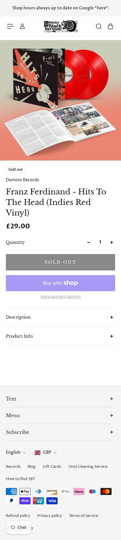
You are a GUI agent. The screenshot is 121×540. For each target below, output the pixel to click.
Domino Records (22, 180)
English (13, 452)
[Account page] (22, 26)
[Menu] (10, 26)
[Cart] (110, 26)
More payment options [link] (61, 297)
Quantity (15, 242)
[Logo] (60, 26)
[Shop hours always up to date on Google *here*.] (60, 8)
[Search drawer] (99, 26)
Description (18, 317)
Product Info (19, 336)
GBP (47, 452)
